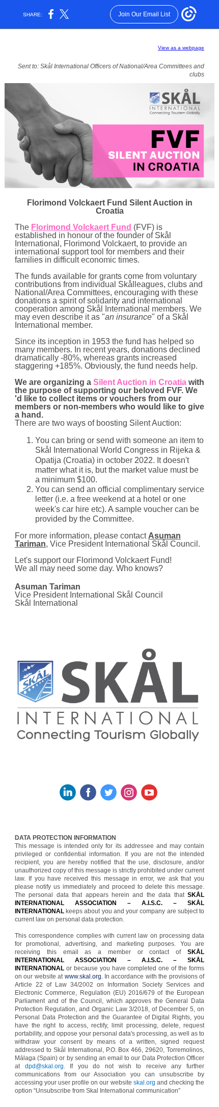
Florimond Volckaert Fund (81, 227)
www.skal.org (83, 976)
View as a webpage (181, 47)
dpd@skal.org (44, 1066)
